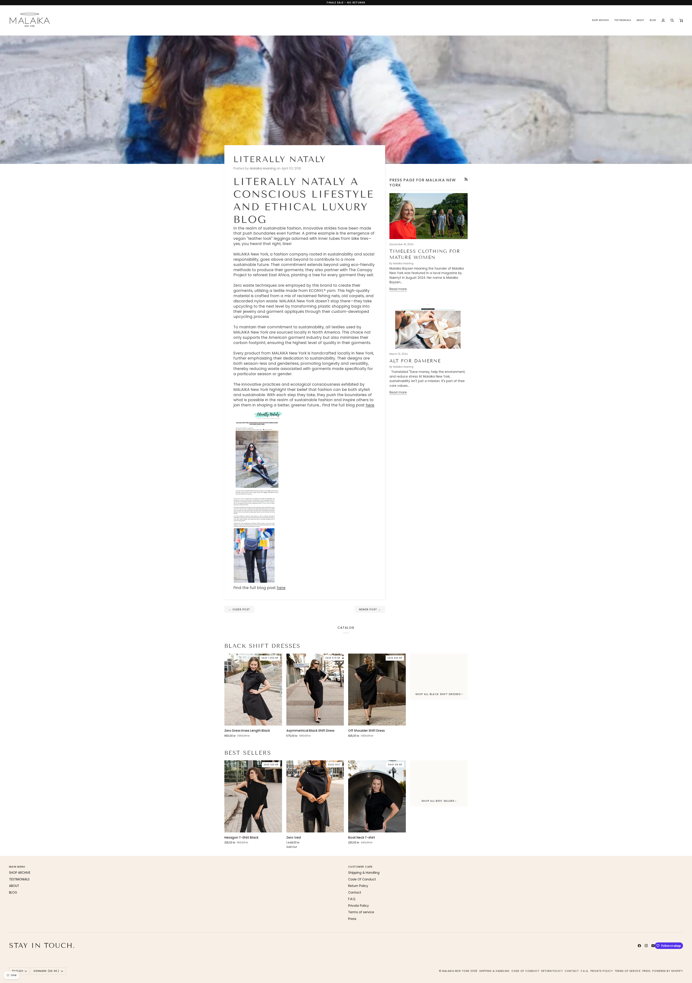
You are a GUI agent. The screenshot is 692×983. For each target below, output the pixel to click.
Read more (398, 289)
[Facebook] (639, 945)
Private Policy (358, 905)
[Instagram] (646, 945)
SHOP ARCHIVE (19, 872)
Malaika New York (455, 971)
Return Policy (358, 886)
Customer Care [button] (360, 867)
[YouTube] (653, 945)
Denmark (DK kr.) (46, 971)
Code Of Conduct (362, 879)
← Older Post (239, 609)
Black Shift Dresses (262, 646)
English (17, 971)
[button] (600, 20)
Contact (354, 892)
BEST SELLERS (247, 753)
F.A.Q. (352, 899)
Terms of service (361, 912)
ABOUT (14, 886)
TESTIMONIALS (19, 879)
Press (352, 919)
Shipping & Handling (364, 872)
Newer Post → (370, 609)
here (370, 405)
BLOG (13, 892)
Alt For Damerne (415, 361)
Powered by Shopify (667, 971)
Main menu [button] (17, 867)
